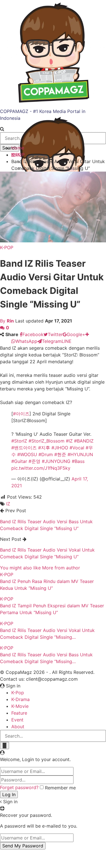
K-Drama (20, 699)
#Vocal (77, 447)
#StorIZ (19, 441)
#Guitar (19, 461)
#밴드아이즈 (24, 447)
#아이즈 (21, 413)
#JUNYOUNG (56, 461)
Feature (19, 713)
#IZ (69, 441)
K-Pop (17, 692)
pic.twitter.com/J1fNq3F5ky (40, 468)
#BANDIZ (84, 441)
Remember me (60, 787)
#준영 (34, 461)
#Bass (78, 461)
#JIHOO (59, 447)
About (17, 726)
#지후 (44, 447)
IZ (8, 504)
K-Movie (20, 706)
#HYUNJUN (80, 454)
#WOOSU (27, 454)
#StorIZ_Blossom (46, 441)
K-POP (6, 247)
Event (17, 720)
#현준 (60, 454)
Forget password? (19, 787)
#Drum (45, 454)
